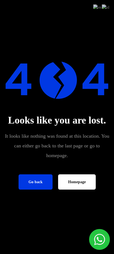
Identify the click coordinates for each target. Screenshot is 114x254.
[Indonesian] (106, 7)
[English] (97, 7)
